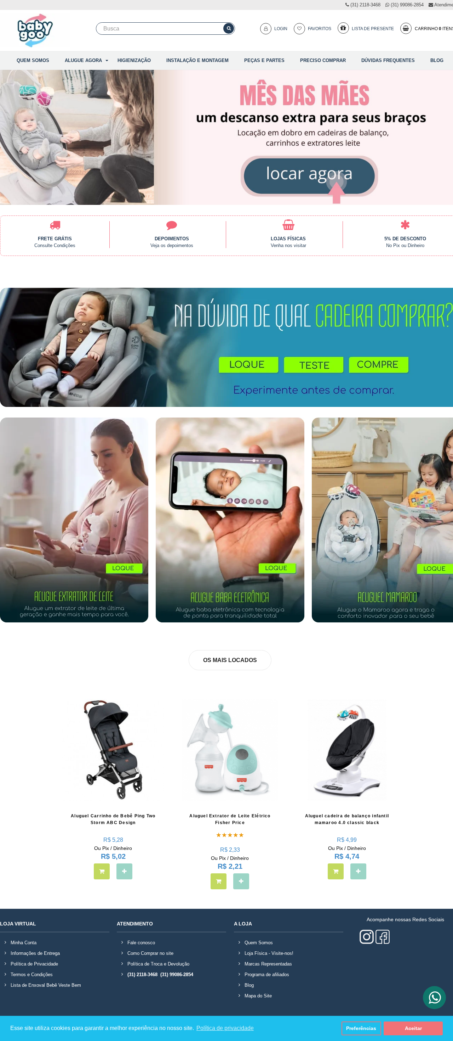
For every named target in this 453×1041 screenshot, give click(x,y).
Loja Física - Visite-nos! (269, 953)
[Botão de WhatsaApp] (434, 997)
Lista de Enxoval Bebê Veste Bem (46, 985)
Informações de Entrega (35, 953)
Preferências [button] (361, 1028)
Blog (249, 985)
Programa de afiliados (267, 974)
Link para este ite (288, 236)
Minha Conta (23, 942)
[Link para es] (55, 236)
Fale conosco (141, 942)
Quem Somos (259, 942)
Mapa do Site (258, 995)
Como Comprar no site (150, 953)
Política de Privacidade (34, 964)
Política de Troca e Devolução (158, 964)
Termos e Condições (32, 974)
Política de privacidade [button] (225, 1028)
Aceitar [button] (413, 1028)
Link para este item (171, 236)
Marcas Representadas (268, 964)
